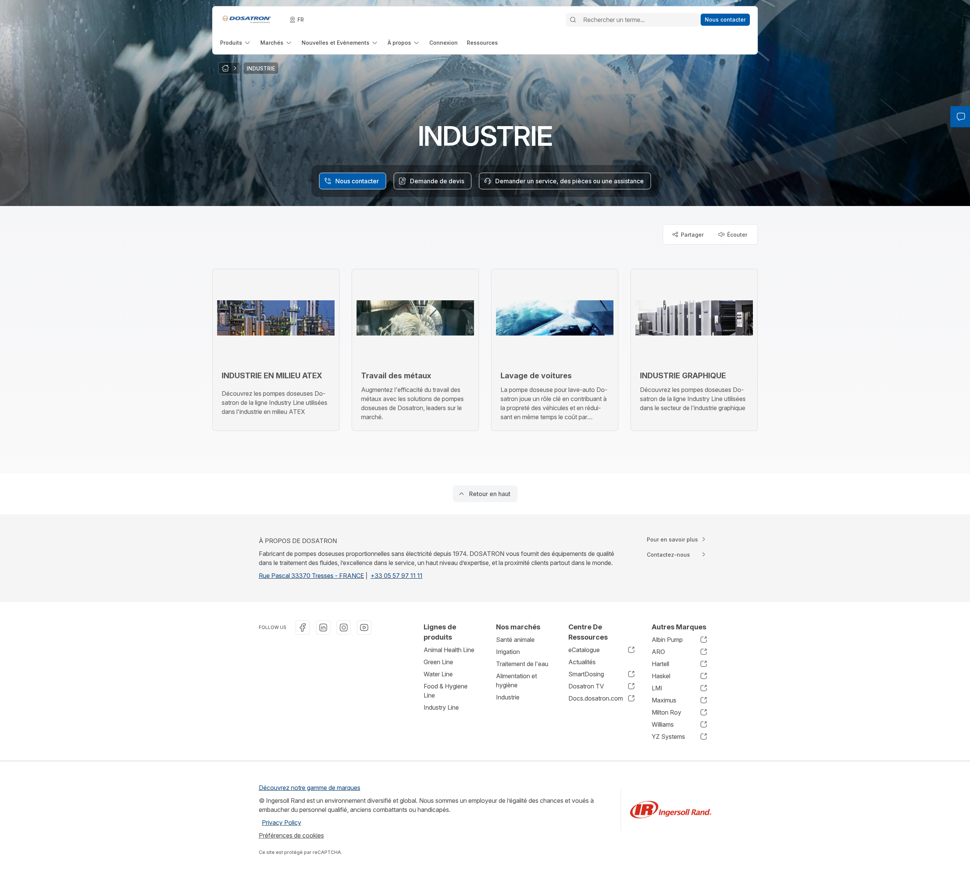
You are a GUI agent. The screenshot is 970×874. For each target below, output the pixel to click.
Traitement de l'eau (522, 664)
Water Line (438, 674)
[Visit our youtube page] (364, 627)
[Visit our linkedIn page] (323, 627)
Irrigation (508, 652)
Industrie (507, 697)
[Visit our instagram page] (343, 627)
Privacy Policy (281, 822)
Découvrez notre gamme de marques (309, 787)
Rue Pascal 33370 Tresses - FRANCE (311, 575)
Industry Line (441, 707)
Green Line (438, 662)
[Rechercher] (573, 20)
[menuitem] (235, 43)
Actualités (582, 662)
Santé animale (515, 639)
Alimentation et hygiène (516, 680)
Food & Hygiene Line (446, 690)
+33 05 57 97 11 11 (396, 575)
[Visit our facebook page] (303, 627)
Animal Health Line (449, 650)
